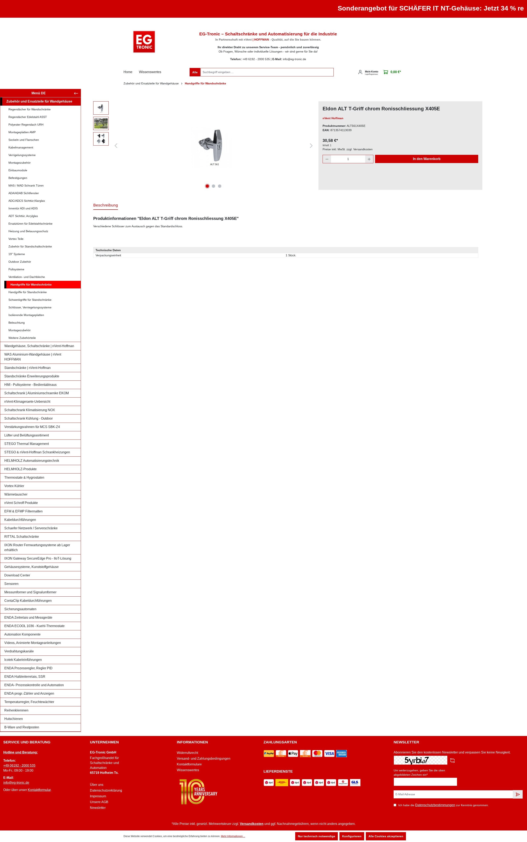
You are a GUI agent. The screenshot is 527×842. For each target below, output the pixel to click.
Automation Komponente (22, 634)
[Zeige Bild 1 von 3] (207, 186)
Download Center (17, 575)
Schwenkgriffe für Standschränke (29, 299)
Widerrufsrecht (187, 753)
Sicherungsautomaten (20, 609)
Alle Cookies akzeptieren (385, 836)
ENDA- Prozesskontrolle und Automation (34, 685)
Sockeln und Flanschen (23, 139)
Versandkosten (252, 824)
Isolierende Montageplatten (26, 315)
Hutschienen (13, 719)
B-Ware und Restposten (21, 727)
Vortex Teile (15, 238)
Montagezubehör (19, 162)
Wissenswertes (188, 770)
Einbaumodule (17, 170)
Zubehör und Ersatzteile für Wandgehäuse (39, 101)
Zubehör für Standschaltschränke (30, 246)
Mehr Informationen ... (233, 836)
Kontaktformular (39, 790)
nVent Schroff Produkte (21, 503)
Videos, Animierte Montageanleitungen (32, 643)
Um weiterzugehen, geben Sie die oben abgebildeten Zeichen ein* (419, 772)
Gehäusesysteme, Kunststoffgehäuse (31, 567)
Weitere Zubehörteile (22, 337)
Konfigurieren (351, 836)
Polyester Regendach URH (25, 124)
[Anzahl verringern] (327, 159)
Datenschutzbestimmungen (435, 805)
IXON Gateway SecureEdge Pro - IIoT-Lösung (37, 558)
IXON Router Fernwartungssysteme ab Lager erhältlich (37, 547)
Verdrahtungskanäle (19, 651)
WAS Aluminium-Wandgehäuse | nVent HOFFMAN (32, 357)
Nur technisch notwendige (316, 836)
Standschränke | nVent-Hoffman (27, 368)
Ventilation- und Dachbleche (26, 277)
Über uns (96, 784)
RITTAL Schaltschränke (21, 536)
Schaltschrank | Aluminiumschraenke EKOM (36, 393)
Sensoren (11, 583)
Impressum (98, 796)
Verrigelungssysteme (22, 155)
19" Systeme (16, 254)
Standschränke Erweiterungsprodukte (31, 376)
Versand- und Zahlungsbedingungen (203, 758)
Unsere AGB (99, 802)
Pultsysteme (16, 269)
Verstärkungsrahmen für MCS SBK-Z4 (32, 427)
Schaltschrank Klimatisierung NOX (29, 410)
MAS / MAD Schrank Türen (26, 185)
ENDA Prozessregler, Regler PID (28, 668)
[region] (203, 145)
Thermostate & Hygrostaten (24, 477)
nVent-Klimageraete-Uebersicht (27, 401)
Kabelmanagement (20, 147)
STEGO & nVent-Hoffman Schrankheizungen (37, 452)
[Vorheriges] (116, 145)
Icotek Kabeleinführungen (23, 659)
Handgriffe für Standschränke (27, 292)
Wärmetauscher (15, 494)
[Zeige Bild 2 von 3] (213, 186)
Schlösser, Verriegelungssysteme (29, 307)
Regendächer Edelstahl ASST (27, 117)
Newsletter (98, 807)
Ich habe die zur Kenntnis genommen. (443, 805)
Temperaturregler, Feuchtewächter (29, 702)
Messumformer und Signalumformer (30, 592)
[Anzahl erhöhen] (369, 159)
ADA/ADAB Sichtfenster (23, 193)
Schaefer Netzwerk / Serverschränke (31, 528)
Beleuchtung (16, 322)
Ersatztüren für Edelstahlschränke (30, 223)
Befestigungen (17, 178)
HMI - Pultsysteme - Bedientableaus (30, 384)
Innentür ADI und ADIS (23, 208)
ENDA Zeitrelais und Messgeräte (28, 617)
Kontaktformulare (189, 764)
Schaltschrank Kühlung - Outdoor (28, 418)
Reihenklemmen (16, 710)
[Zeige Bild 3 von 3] (219, 186)
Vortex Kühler (14, 486)
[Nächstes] (311, 145)
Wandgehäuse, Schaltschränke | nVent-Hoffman (39, 346)
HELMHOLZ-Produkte (20, 469)
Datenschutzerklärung (106, 790)
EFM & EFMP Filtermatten (23, 511)
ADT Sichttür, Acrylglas (23, 216)
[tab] (105, 205)
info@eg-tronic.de (16, 782)
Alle (195, 72)
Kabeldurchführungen (20, 519)
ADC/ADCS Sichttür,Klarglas (26, 200)
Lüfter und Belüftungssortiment (26, 435)
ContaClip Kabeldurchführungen (28, 600)
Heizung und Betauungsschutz (28, 231)
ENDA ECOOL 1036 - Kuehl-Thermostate (34, 626)
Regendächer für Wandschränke (29, 109)
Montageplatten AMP (22, 132)
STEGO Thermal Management (26, 443)
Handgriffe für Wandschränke (31, 284)
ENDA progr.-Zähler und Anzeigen (29, 693)
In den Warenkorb (427, 159)
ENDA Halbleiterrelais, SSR (24, 676)
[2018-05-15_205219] (213, 145)
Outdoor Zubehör (19, 261)
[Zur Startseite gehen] (144, 41)
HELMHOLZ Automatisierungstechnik (31, 460)
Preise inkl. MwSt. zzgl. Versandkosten (348, 149)
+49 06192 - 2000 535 (19, 765)
